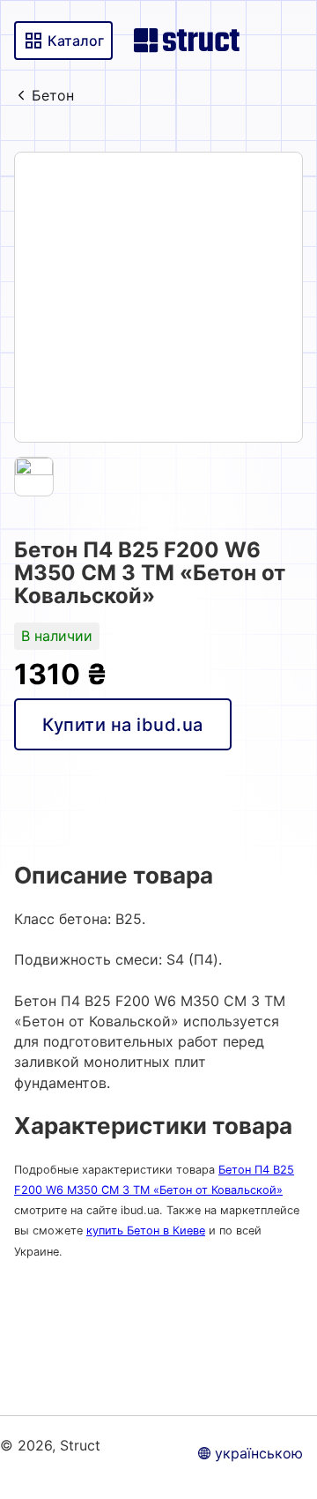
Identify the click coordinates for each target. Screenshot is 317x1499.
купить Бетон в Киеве (145, 1230)
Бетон (53, 95)
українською (259, 1453)
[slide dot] (34, 476)
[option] (158, 297)
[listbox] (158, 297)
